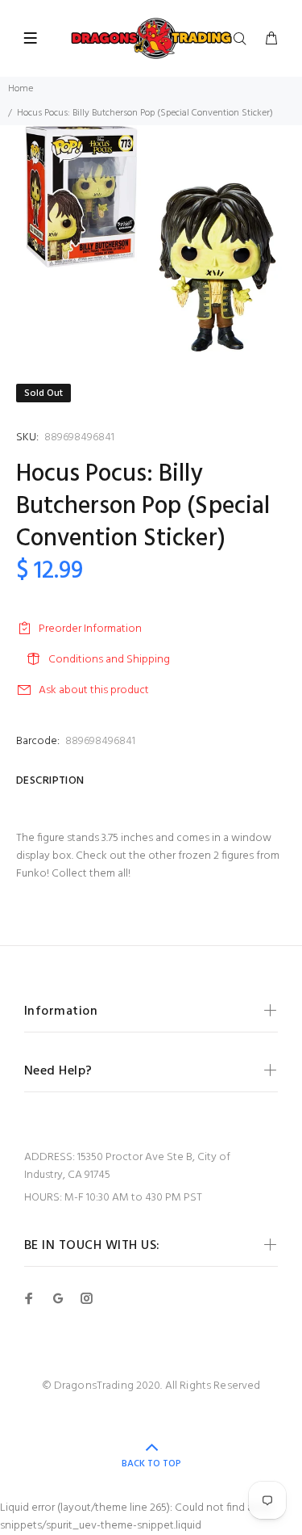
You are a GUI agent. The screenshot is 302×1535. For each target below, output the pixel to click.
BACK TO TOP (151, 1464)
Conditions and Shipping (109, 659)
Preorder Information (90, 629)
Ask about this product (94, 690)
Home (20, 89)
